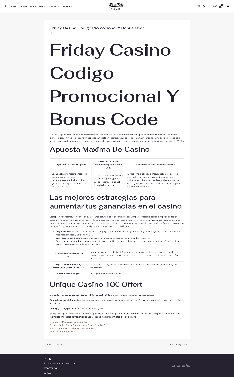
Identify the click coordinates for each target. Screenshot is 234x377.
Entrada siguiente (180, 345)
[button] (6, 6)
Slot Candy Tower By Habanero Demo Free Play (73, 328)
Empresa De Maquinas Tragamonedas (68, 322)
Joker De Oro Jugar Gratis (62, 332)
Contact (47, 373)
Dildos (33, 6)
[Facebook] (204, 6)
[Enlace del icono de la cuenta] (228, 6)
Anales (14, 6)
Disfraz (42, 6)
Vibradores (68, 6)
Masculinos (54, 6)
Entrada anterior (53, 345)
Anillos (24, 6)
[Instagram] (199, 6)
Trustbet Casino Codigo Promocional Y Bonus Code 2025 (77, 325)
